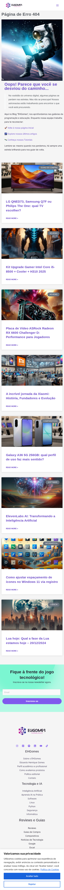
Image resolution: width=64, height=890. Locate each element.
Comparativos (32, 836)
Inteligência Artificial (32, 791)
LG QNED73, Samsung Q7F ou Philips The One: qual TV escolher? (28, 206)
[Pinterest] (23, 746)
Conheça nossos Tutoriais (20, 139)
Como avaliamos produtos (32, 770)
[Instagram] (17, 746)
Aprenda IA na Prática (32, 794)
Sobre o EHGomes (32, 758)
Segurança (32, 810)
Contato (32, 778)
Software (32, 798)
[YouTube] (41, 746)
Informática (32, 814)
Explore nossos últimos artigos (22, 133)
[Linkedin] (35, 746)
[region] (32, 869)
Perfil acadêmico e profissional (32, 766)
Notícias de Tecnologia (32, 839)
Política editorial (32, 774)
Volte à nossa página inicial (21, 128)
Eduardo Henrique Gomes (32, 762)
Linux (32, 802)
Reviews (32, 828)
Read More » (12, 218)
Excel (32, 847)
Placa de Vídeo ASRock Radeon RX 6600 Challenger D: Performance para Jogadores (30, 333)
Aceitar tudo (32, 876)
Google (32, 843)
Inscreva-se (32, 701)
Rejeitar (32, 884)
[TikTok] (47, 746)
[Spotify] (29, 746)
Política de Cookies (49, 869)
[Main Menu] (57, 5)
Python (32, 806)
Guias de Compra (32, 832)
